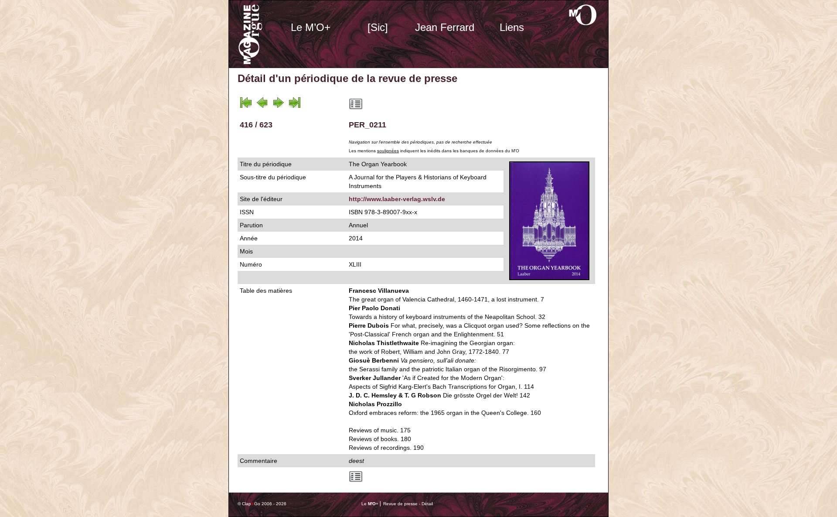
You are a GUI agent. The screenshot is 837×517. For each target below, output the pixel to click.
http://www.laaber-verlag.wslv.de (397, 198)
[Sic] (377, 27)
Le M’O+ (310, 27)
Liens (512, 27)
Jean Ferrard (444, 27)
